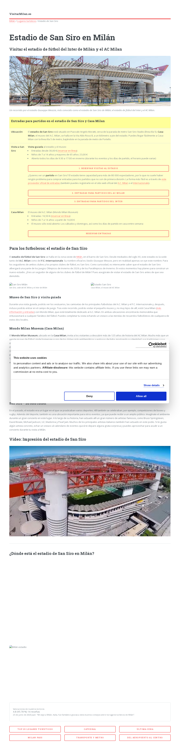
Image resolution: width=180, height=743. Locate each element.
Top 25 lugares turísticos (35, 729)
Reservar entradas (98, 233)
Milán (12, 21)
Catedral (90, 729)
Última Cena (145, 729)
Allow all (141, 396)
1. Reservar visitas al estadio (98, 168)
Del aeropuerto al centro (145, 737)
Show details (152, 385)
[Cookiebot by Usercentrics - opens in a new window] (151, 345)
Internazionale (141, 183)
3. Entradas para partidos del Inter (98, 201)
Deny (89, 396)
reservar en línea (67, 150)
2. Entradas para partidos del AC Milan (98, 193)
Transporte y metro (90, 737)
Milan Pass (35, 737)
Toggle (6, 6)
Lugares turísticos (26, 21)
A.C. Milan (123, 183)
